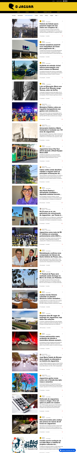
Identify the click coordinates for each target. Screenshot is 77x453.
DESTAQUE (20, 15)
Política (46, 15)
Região (51, 15)
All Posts (14, 15)
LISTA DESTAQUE (29, 15)
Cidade (36, 15)
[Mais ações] (62, 21)
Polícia (41, 15)
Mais (56, 15)
